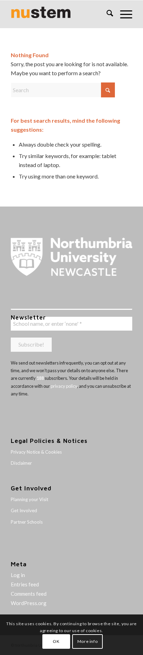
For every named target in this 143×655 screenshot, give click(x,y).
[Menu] (122, 14)
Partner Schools (27, 522)
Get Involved (24, 510)
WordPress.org (29, 603)
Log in (18, 575)
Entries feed (25, 584)
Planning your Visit (29, 499)
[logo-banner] (59, 14)
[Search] (106, 14)
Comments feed (29, 594)
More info (87, 641)
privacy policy (64, 386)
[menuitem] (106, 14)
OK (56, 641)
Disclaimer (21, 463)
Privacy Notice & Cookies (36, 452)
